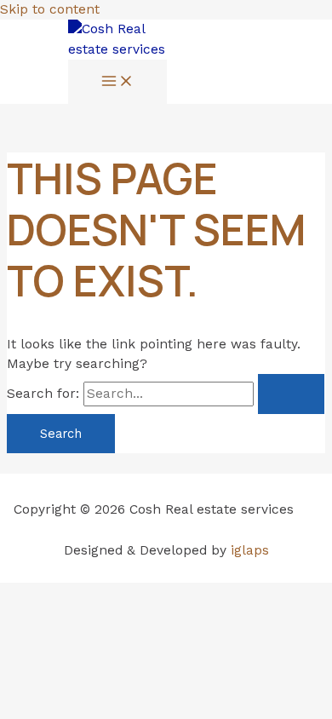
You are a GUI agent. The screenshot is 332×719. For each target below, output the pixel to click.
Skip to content (50, 9)
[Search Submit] (291, 394)
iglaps (250, 550)
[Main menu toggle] (117, 82)
